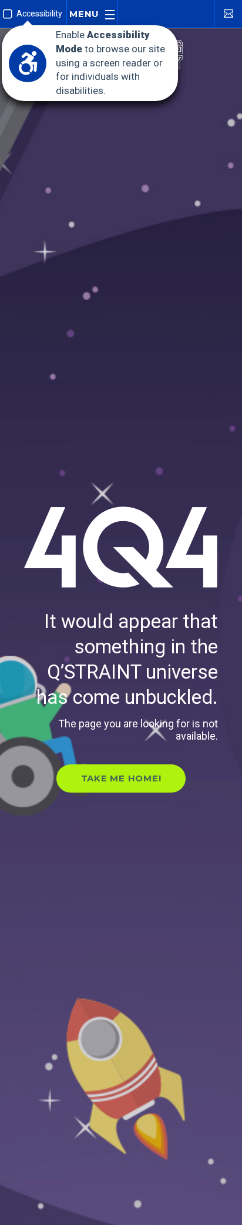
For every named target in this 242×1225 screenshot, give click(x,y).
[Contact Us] (228, 13)
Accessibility (39, 13)
